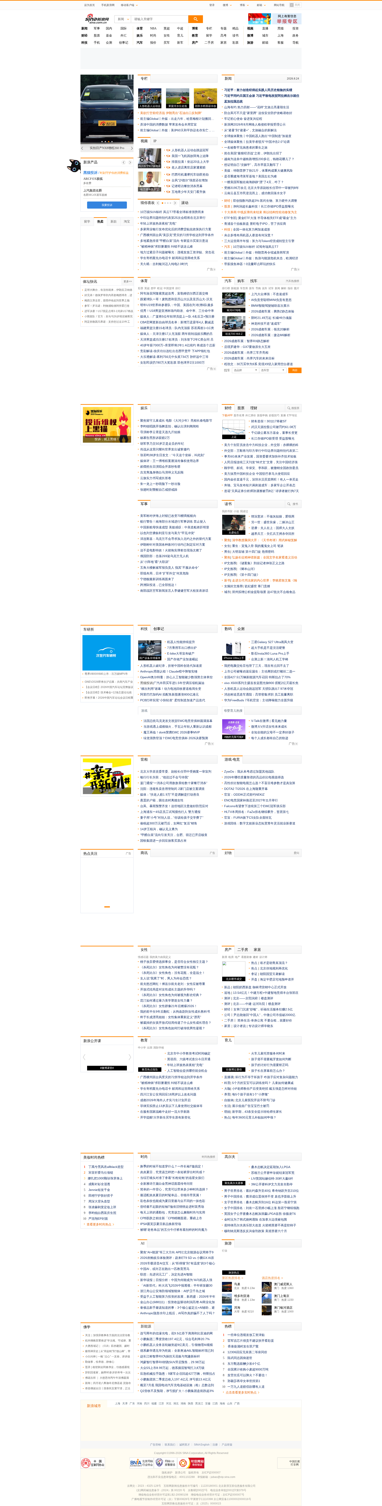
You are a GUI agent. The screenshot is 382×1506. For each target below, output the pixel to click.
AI (142, 1243)
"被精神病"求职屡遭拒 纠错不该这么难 (166, 246)
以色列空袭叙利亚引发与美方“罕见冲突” (167, 533)
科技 (144, 629)
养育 (227, 1094)
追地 (227, 992)
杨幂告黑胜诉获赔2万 (155, 438)
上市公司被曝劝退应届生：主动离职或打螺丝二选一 (259, 671)
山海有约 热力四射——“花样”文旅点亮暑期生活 (256, 107)
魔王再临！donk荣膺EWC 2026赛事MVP (171, 732)
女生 (227, 546)
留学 (209, 35)
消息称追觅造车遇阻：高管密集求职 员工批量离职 (258, 694)
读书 (235, 35)
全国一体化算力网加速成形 (251, 229)
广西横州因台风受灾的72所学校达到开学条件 (171, 1077)
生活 (227, 1106)
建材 (255, 957)
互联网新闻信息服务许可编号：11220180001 (191, 1485)
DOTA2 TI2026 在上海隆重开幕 (246, 789)
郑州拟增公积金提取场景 (249, 592)
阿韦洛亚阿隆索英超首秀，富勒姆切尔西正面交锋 (174, 293)
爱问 (296, 853)
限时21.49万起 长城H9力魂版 (271, 318)
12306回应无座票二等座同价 (247, 1352)
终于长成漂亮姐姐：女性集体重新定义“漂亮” (170, 1017)
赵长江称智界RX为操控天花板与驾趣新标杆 (170, 1356)
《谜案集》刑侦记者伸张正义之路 (261, 563)
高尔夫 (230, 1157)
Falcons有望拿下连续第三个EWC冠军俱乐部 (255, 806)
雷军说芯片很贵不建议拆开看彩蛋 (250, 1340)
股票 (97, 35)
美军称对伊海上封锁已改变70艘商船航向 (168, 516)
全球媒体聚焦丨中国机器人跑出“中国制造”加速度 (257, 136)
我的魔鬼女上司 (266, 546)
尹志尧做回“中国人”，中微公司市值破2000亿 (264, 1015)
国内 (109, 28)
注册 (215, 1444)
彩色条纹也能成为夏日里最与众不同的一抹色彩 (172, 1201)
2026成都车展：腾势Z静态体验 (272, 311)
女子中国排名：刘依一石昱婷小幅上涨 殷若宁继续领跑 (261, 1208)
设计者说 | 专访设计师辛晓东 (253, 1026)
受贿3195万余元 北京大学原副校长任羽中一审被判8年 (261, 188)
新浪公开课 (92, 1041)
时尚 (153, 35)
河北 (168, 1403)
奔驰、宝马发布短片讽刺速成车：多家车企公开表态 (259, 485)
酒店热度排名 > (272, 1278)
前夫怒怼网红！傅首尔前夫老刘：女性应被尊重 (172, 984)
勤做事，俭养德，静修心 (99, 1361)
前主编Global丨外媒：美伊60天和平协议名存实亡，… (177, 130)
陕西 (190, 1403)
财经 (228, 408)
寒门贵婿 (264, 586)
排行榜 (226, 288)
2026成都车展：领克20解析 (270, 329)
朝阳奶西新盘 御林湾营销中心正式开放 (259, 987)
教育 (144, 1040)
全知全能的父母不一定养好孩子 (272, 732)
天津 (125, 1403)
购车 (240, 281)
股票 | (228, 206)
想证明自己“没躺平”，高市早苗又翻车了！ (253, 165)
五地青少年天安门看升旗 (189, 192)
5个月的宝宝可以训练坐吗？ (251, 1083)
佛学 (86, 1327)
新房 (224, 957)
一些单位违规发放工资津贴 (246, 1335)
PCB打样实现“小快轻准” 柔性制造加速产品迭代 (172, 700)
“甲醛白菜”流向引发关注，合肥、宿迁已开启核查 (173, 835)
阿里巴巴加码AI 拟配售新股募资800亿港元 (169, 694)
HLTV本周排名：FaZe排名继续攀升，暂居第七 (256, 812)
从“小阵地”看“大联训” (154, 562)
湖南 (183, 1403)
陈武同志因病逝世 (239, 1358)
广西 (237, 1403)
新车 (180, 42)
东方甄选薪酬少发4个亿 (243, 1363)
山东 (229, 1403)
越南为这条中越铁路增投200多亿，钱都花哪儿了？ (259, 159)
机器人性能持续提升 (181, 642)
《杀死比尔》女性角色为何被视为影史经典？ (171, 995)
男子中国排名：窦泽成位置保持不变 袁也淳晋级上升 (260, 1196)
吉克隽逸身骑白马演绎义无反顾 (161, 472)
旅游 (228, 1243)
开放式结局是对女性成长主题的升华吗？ (168, 989)
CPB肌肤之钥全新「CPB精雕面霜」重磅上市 (171, 1218)
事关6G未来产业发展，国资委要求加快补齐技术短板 (260, 456)
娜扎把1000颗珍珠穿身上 (105, 1178)
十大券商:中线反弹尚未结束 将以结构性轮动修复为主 (260, 212)
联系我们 (170, 1444)
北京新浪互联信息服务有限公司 (237, 1485)
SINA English (202, 1444)
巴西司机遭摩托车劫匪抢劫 (190, 174)
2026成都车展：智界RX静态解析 (246, 341)
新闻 (228, 78)
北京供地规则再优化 (274, 968)
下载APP (227, 415)
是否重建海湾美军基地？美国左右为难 (250, 176)
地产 (237, 957)
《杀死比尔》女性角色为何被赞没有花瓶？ (169, 967)
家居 (223, 42)
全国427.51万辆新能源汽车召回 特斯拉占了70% (257, 677)
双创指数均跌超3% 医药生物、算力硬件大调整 (265, 200)
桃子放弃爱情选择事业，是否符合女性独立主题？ (174, 961)
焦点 (254, 968)
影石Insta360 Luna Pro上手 (270, 653)
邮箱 (265, 42)
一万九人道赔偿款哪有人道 (246, 1386)
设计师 (263, 957)
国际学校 (158, 1047)
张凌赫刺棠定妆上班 (102, 1207)
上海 (280, 35)
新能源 (235, 288)
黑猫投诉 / (91, 172)
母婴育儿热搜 (233, 710)
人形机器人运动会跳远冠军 (190, 150)
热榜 (228, 1326)
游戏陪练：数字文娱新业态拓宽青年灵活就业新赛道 (259, 823)
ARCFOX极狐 (93, 178)
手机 (97, 42)
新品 (227, 987)
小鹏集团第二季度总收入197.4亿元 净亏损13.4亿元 (175, 1379)
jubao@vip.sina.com (223, 1477)
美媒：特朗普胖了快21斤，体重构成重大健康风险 (258, 170)
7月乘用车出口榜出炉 (182, 647)
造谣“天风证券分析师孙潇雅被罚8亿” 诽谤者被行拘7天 (261, 491)
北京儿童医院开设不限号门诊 (255, 1100)
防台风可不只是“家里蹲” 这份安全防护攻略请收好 (258, 113)
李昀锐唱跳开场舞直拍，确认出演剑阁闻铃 (169, 426)
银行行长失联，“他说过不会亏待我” (164, 777)
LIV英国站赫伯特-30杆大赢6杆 (272, 1178)
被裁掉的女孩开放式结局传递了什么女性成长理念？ (175, 1022)
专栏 (209, 28)
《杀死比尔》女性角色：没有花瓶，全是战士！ (172, 973)
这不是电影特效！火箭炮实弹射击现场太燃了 (171, 550)
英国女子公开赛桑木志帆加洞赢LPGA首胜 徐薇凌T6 (260, 1213)
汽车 (227, 246)
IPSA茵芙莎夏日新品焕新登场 (160, 1224)
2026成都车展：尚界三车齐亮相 (246, 352)
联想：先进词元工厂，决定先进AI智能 (166, 1274)
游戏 (144, 710)
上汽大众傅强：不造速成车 (269, 294)
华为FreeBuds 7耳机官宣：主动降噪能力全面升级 (258, 700)
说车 (264, 288)
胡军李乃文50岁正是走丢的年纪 (162, 443)
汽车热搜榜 (292, 281)
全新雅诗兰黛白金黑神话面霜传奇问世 (166, 1183)
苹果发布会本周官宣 (183, 124)
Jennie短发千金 (99, 1190)
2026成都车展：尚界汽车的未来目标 (249, 358)
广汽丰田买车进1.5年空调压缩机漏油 (178, 683)
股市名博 (239, 415)
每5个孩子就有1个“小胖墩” (250, 1094)
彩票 (235, 42)
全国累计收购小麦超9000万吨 (248, 1369)
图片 (296, 288)
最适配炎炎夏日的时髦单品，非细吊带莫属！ (171, 1195)
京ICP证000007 (211, 1472)
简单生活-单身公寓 (250, 1020)
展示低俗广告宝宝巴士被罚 (250, 1106)
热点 (254, 963)
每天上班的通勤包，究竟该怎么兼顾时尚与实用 (172, 1212)
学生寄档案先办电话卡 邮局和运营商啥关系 (170, 258)
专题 (223, 28)
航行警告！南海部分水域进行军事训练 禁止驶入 (173, 521)
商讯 (144, 853)
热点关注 (90, 853)
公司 (227, 1015)
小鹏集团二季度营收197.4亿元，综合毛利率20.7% (175, 1339)
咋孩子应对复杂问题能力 (281, 1077)
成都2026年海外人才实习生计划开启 (165, 1100)
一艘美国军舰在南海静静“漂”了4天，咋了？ (254, 182)
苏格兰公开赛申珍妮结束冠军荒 (272, 1173)
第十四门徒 (253, 551)
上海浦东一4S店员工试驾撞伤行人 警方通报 (170, 812)
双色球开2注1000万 (191, 362)
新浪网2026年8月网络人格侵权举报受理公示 (255, 124)
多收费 (87, 183)
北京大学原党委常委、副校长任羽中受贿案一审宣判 (175, 771)
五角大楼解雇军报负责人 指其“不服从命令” (169, 567)
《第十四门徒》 (249, 574)
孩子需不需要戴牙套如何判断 (271, 1059)
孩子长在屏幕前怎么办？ (268, 1070)
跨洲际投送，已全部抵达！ (158, 585)
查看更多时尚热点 (99, 1224)
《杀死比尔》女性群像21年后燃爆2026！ (168, 1006)
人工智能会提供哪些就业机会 (187, 1070)
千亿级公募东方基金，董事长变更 (274, 432)
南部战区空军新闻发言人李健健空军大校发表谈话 (174, 590)
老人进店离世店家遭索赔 (189, 167)
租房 (231, 957)
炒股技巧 (274, 415)
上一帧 (124, 162)
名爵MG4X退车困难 (95, 194)
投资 (295, 28)
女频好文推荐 (233, 586)
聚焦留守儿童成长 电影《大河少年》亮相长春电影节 (176, 420)
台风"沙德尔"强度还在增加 (190, 180)
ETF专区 (292, 415)
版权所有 (193, 1472)
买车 (167, 42)
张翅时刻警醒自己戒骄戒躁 (158, 489)
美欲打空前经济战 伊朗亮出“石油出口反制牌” (171, 113)
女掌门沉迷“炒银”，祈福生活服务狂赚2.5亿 (263, 1009)
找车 (253, 281)
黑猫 (280, 28)
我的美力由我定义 (160, 957)
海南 (222, 1403)
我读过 (244, 511)
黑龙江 (199, 1403)
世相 (144, 759)
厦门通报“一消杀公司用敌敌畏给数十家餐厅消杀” (173, 783)
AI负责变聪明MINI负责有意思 (271, 300)
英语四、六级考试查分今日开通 (188, 1059)
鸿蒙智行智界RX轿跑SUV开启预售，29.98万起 (172, 1362)
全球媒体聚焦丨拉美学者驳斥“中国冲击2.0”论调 (257, 141)
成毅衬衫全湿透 (99, 1184)
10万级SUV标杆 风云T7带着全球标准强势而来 (172, 212)
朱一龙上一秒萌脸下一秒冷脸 (160, 484)
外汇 (123, 35)
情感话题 (143, 957)
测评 (227, 998)
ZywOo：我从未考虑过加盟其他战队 (249, 771)
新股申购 (262, 415)
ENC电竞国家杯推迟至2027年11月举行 (251, 800)
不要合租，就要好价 (278, 1020)
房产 (228, 950)
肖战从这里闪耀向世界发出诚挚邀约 (165, 449)
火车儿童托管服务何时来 (268, 1053)
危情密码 (268, 551)
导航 (295, 42)
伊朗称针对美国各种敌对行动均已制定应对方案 (172, 544)
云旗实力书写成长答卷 (155, 478)
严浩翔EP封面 (98, 1218)
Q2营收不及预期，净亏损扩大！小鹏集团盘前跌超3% (177, 1391)
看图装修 (246, 957)
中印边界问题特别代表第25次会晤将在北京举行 (173, 217)
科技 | (228, 229)
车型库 (244, 288)
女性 (167, 35)
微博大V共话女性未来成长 (269, 726)
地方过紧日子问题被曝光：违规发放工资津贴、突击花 (177, 252)
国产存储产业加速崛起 (182, 659)
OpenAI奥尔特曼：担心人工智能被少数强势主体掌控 (176, 677)
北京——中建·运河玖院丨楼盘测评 (257, 1004)
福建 (154, 1403)
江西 (215, 1403)
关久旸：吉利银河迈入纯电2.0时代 (164, 264)
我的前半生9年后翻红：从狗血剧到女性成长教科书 (175, 1011)
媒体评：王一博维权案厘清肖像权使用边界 (169, 461)
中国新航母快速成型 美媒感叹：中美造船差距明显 (174, 527)
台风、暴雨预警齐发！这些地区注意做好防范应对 (174, 806)
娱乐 (144, 408)
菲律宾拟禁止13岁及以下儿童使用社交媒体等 (171, 1106)
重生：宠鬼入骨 (243, 546)
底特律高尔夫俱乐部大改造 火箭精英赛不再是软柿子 (260, 1225)
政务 (295, 35)
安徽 (207, 1403)
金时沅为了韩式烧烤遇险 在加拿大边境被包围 (255, 1219)
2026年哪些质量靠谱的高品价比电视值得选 (254, 777)
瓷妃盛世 (250, 586)
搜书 (295, 504)
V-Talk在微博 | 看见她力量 (269, 721)
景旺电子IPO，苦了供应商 (268, 223)
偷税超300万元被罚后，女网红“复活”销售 (168, 823)
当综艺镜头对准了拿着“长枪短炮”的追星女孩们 (172, 1178)
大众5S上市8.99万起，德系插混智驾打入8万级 (172, 1368)
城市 (265, 35)
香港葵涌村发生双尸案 (243, 1346)
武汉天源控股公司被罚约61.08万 (273, 427)
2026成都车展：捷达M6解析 (270, 335)
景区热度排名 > (232, 1278)
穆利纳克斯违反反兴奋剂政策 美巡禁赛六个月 (255, 1231)
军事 (97, 28)
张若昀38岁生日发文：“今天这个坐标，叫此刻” (172, 455)
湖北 (176, 1403)
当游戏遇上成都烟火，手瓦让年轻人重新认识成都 (177, 726)
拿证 (254, 974)
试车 (271, 288)
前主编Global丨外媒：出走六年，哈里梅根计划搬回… (177, 118)
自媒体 (228, 1100)
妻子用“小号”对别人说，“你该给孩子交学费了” (171, 817)
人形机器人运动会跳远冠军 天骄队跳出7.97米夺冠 (258, 688)
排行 (178, 288)
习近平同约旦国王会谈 (239, 95)
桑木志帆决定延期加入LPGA (270, 1167)
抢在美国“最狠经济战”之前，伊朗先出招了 (253, 153)
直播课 (228, 1077)
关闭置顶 (294, 5)
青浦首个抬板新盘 (236, 223)
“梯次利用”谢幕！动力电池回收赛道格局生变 (170, 688)
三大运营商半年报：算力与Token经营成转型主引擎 (259, 241)
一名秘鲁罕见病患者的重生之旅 (245, 147)
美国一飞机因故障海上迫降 (190, 156)
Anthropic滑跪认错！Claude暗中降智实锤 (168, 671)
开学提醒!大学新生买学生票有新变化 (165, 1117)
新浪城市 (94, 1406)
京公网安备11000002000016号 (232, 1499)
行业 (224, 1250)
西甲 (153, 288)
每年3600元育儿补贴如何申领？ (254, 1117)
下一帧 (130, 162)
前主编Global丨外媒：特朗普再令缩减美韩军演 (256, 252)
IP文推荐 (230, 563)
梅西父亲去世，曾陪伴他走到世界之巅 (107, 300)
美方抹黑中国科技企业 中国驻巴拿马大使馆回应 (257, 473)
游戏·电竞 (232, 759)
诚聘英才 (184, 1444)
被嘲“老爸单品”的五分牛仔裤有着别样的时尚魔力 (173, 1229)
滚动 (184, 203)
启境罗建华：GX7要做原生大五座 (247, 347)
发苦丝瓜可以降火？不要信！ (247, 1375)
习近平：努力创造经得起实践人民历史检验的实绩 (258, 90)
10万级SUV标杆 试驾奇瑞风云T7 (255, 246)
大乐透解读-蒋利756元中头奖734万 (164, 357)
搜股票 (295, 408)
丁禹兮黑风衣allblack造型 (106, 1167)
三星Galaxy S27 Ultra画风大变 (272, 642)
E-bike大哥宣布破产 (181, 653)
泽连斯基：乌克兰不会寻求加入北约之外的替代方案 (175, 539)
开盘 (254, 979)
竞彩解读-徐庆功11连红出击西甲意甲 (165, 351)
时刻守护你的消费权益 (114, 172)
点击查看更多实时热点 (241, 1392)
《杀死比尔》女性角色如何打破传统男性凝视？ (172, 1028)
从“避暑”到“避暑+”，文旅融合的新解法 (250, 130)
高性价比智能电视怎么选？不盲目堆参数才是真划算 (259, 783)
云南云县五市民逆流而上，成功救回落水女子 (255, 193)
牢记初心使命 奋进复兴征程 (243, 118)
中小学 (142, 1047)
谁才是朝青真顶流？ (274, 963)
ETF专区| (231, 218)
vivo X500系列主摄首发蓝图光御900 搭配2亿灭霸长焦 (261, 683)
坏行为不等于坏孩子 (249, 1077)
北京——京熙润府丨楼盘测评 (253, 998)
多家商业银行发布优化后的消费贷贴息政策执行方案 (175, 229)
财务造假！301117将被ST (269, 421)
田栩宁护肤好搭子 (100, 1195)
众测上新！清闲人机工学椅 (269, 659)
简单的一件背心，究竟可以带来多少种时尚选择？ (174, 1189)
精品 (235, 28)
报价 (153, 42)
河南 (139, 1403)
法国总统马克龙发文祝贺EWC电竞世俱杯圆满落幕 (177, 721)
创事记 (123, 42)
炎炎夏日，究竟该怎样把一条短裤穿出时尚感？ (172, 1172)
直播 (265, 28)
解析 (283, 288)
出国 (149, 1047)
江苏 (161, 1403)
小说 (236, 511)
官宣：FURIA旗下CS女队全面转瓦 (248, 817)
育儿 (180, 35)
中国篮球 (169, 288)
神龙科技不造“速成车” (266, 323)
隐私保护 (167, 1472)
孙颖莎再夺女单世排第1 (243, 1381)
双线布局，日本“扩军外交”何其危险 (164, 573)
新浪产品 (90, 162)
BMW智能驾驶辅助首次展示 (270, 305)
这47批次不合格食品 (281, 592)
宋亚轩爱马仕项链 (100, 1172)
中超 (180, 28)
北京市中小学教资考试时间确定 (188, 1053)
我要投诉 (107, 205)
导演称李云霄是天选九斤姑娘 (160, 432)
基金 (109, 35)
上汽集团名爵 (92, 190)
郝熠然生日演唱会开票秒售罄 (160, 466)
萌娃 (227, 1111)
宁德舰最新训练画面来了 (157, 579)
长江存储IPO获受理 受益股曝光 (272, 438)
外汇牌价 (250, 415)
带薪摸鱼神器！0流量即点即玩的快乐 (249, 264)
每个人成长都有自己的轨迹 (269, 738)
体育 (144, 281)
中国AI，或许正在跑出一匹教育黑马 (164, 1269)
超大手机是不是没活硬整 (268, 647)
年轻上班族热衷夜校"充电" (158, 223)
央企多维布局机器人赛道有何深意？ (249, 235)
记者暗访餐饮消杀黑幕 (187, 186)
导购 (258, 288)
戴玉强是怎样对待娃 (283, 1088)
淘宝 (127, 221)
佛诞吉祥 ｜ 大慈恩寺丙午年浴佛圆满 (107, 1377)
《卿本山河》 (247, 569)
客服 (280, 42)
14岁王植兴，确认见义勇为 (159, 829)
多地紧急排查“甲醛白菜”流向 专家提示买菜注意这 (174, 240)
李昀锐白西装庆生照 (102, 1213)
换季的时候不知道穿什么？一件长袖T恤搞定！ (172, 1166)
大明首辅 (238, 551)
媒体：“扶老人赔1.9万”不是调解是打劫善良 (169, 794)
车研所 (88, 629)
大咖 (227, 1088)
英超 (167, 28)
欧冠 (159, 288)
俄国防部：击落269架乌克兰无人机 (164, 556)
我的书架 (227, 511)
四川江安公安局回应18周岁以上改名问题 (168, 1094)
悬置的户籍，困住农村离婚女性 (161, 800)
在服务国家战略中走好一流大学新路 (165, 1111)
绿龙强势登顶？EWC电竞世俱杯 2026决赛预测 (175, 738)
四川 (146, 1403)
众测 (109, 42)
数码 (228, 629)
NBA (153, 28)
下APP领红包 (201, 351)
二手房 (209, 42)
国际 (123, 28)
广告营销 (155, 1444)
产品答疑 (227, 1444)
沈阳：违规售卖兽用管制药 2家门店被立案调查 (172, 789)
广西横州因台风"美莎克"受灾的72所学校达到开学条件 (177, 235)
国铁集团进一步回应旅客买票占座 (163, 840)
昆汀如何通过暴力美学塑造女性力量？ (166, 1000)
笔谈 (280, 546)
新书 (227, 580)
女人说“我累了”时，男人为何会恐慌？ (166, 978)
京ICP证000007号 (233, 1494)
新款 (114, 221)
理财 (253, 408)
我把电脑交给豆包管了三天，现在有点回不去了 (256, 665)
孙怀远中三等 (199, 357)
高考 (223, 35)
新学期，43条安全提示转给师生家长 (257, 1111)
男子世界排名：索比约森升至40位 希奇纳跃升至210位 (261, 1190)
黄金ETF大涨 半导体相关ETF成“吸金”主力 (267, 218)
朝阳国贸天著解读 (272, 974)
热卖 (100, 221)
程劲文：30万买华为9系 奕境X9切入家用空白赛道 (258, 364)
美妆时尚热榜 (94, 1157)
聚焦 (227, 540)
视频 (144, 141)
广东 (132, 1403)
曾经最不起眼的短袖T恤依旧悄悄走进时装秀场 (172, 1206)
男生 (227, 551)
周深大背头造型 (99, 1201)
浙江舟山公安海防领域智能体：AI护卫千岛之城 (172, 1291)
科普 (227, 1083)
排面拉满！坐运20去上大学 (190, 161)
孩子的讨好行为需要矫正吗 (269, 1065)
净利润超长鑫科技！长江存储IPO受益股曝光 (263, 206)
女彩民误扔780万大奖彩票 (158, 362)
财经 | (228, 200)
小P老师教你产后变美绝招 (250, 1088)
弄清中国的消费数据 (154, 124)
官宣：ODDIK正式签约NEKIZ (244, 794)
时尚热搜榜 (208, 1156)
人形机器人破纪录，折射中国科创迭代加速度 (171, 665)
